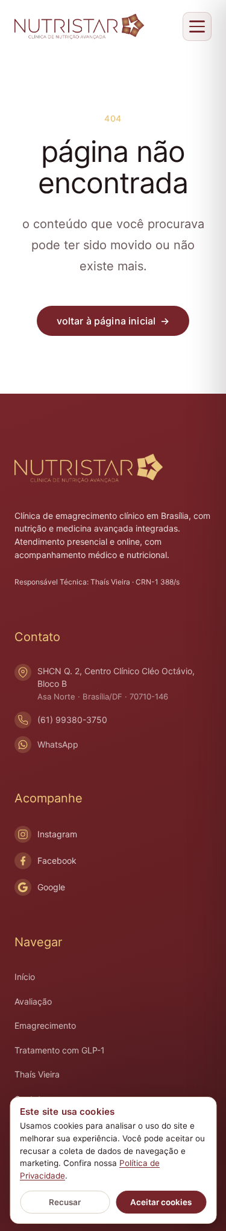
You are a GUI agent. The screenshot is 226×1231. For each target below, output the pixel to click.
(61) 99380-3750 (72, 720)
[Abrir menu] (197, 26)
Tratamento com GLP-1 (59, 1050)
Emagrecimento (45, 1025)
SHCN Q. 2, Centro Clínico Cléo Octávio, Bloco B (116, 683)
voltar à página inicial (113, 321)
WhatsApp (57, 744)
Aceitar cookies (161, 1202)
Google (51, 887)
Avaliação (33, 1001)
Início (24, 977)
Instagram (57, 834)
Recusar (65, 1202)
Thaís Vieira (37, 1074)
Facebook (57, 860)
